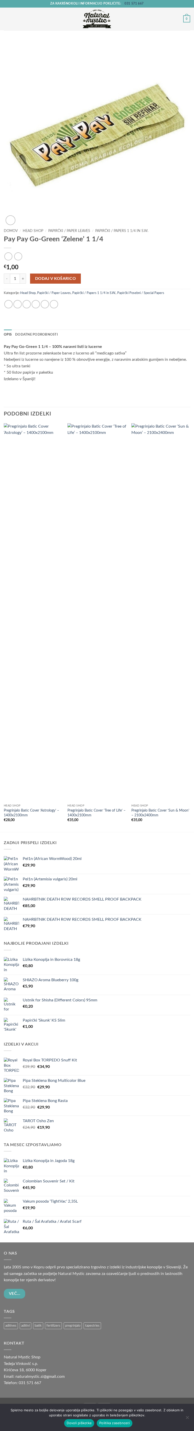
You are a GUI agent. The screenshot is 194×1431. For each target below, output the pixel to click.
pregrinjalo (72, 1325)
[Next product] (8, 256)
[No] (187, 1419)
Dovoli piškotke (79, 1423)
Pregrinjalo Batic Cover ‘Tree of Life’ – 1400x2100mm (96, 813)
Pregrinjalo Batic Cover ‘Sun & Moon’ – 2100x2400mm (160, 813)
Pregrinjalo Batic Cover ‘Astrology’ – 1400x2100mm (31, 813)
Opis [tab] (8, 334)
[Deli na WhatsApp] (8, 304)
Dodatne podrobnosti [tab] (36, 334)
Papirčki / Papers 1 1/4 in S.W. (121, 231)
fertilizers (53, 1325)
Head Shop (33, 231)
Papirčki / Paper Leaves (69, 231)
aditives (10, 1325)
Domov (11, 231)
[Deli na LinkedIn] (54, 304)
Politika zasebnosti (114, 1423)
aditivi (25, 1325)
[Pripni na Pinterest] (45, 304)
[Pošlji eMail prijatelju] (36, 304)
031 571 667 (134, 3)
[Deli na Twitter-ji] (26, 304)
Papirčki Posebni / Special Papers (140, 292)
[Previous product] (18, 256)
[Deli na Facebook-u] (17, 304)
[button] (7, 19)
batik (38, 1325)
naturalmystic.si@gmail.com (40, 1377)
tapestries (92, 1325)
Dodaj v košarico (55, 279)
